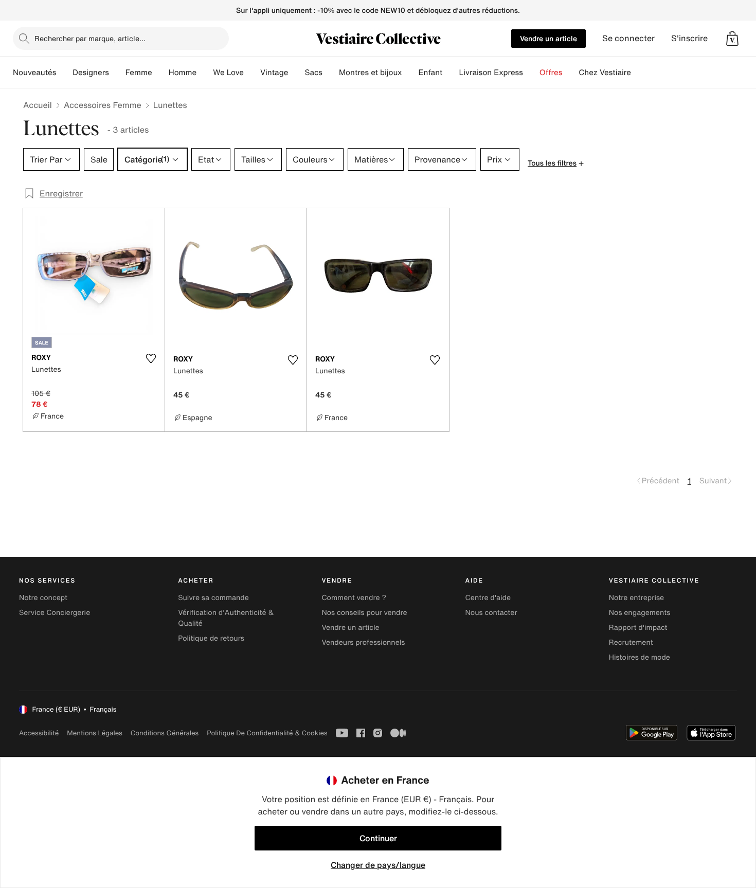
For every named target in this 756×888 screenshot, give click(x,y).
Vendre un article (548, 38)
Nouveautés (34, 72)
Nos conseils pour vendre (364, 612)
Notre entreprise (636, 597)
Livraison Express (491, 72)
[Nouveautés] (64, 72)
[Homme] (205, 72)
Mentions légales (94, 733)
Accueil (37, 105)
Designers (91, 72)
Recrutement (631, 642)
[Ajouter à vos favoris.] (151, 358)
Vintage (274, 72)
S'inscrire (689, 38)
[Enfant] (450, 72)
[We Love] (252, 72)
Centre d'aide (488, 597)
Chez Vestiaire (605, 72)
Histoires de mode (639, 657)
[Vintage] (296, 72)
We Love (228, 72)
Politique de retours (211, 638)
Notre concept (43, 597)
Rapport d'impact (638, 627)
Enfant (431, 72)
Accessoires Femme (102, 105)
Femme (138, 72)
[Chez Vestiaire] (639, 72)
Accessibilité (39, 733)
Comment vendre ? (353, 597)
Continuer (378, 838)
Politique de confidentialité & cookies (267, 733)
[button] (732, 38)
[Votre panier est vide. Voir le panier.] (732, 38)
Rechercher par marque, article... (90, 38)
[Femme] (160, 72)
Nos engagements (640, 612)
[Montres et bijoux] (410, 72)
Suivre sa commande (213, 597)
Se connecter (628, 38)
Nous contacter (491, 612)
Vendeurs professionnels (363, 642)
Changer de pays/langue (378, 865)
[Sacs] (331, 72)
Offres (551, 72)
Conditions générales (165, 733)
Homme (183, 72)
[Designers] (117, 72)
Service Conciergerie (54, 612)
